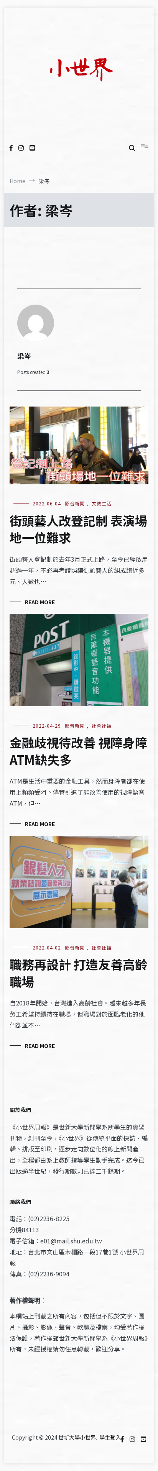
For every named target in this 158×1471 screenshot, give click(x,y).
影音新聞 (75, 503)
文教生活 (102, 503)
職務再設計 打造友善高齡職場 (78, 972)
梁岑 (24, 356)
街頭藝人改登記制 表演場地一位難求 (78, 529)
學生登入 (110, 1437)
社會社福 (102, 725)
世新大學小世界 (77, 1437)
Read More (40, 602)
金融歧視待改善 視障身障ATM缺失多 (78, 750)
